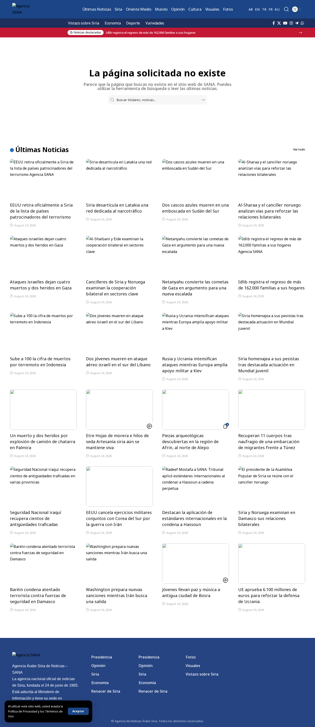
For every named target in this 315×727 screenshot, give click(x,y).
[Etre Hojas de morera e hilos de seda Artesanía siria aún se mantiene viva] (119, 410)
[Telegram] (297, 23)
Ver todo (299, 149)
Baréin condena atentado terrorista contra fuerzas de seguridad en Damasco (38, 595)
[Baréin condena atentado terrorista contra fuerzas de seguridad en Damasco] (43, 564)
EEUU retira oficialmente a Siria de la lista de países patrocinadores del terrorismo (41, 211)
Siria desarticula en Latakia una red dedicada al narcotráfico (117, 208)
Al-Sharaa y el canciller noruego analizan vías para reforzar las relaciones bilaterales (269, 211)
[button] (78, 711)
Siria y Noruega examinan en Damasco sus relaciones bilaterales (266, 518)
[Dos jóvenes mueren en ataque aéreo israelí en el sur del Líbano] (119, 333)
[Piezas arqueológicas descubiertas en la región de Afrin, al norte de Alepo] (195, 410)
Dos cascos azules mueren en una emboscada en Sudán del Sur (195, 208)
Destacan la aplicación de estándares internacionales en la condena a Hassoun (194, 518)
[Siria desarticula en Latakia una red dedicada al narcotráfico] (119, 179)
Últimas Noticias (42, 149)
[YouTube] (285, 23)
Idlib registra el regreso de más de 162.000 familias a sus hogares (271, 285)
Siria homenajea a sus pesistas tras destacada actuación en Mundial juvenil (268, 364)
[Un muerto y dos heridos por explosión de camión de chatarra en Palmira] (43, 410)
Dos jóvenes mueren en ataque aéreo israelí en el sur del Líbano (118, 361)
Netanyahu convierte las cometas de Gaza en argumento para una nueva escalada (195, 288)
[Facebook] (273, 23)
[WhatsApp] (302, 23)
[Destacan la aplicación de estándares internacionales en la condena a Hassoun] (195, 486)
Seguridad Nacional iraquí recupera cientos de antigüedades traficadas (35, 518)
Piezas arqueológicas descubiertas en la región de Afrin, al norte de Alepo (190, 441)
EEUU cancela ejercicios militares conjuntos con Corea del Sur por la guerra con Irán (119, 518)
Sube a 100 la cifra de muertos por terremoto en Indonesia (40, 361)
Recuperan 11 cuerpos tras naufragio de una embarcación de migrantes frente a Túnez (268, 441)
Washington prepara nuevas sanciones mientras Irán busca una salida (116, 595)
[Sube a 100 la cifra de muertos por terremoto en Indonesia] (43, 333)
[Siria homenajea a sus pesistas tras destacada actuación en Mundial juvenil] (271, 333)
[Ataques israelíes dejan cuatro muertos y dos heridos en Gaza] (43, 256)
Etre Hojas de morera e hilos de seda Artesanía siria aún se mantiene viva (117, 441)
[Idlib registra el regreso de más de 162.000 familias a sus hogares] (271, 256)
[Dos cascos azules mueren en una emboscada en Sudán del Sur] (195, 179)
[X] (279, 23)
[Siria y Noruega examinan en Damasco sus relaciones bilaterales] (271, 486)
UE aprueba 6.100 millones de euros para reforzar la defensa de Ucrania (268, 595)
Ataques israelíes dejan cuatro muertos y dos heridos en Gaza (40, 285)
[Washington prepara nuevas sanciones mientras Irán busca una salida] (119, 564)
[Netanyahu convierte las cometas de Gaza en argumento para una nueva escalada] (195, 256)
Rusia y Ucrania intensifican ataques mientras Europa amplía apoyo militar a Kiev (194, 364)
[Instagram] (291, 23)
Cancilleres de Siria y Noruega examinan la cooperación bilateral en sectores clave (115, 288)
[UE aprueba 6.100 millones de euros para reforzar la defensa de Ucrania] (271, 564)
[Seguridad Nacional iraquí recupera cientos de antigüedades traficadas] (43, 486)
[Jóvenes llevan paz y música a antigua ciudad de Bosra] (195, 564)
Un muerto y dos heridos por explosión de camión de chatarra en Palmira (42, 441)
